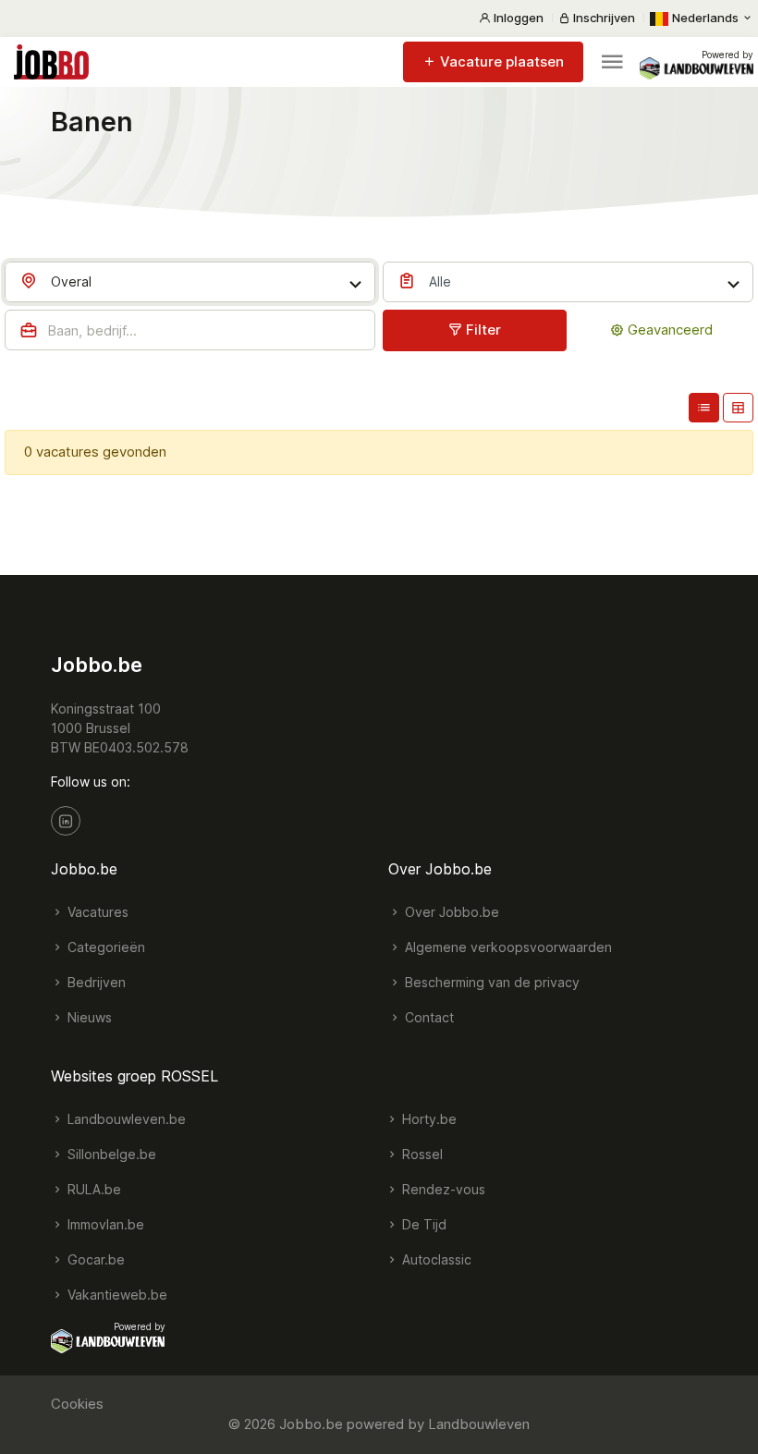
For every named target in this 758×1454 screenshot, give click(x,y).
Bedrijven (95, 982)
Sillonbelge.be (110, 1154)
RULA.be (92, 1189)
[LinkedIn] (65, 821)
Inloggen (517, 17)
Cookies (77, 1403)
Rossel (420, 1154)
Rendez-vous (441, 1189)
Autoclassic (434, 1259)
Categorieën (104, 947)
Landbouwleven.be (125, 1119)
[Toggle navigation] (612, 62)
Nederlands (705, 17)
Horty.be (427, 1119)
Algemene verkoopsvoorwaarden (506, 947)
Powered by (727, 54)
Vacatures (96, 912)
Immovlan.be (104, 1224)
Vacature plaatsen (500, 61)
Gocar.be (94, 1259)
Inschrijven (602, 17)
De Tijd (422, 1224)
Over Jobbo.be (450, 912)
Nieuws (88, 1017)
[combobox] (190, 282)
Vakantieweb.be (115, 1294)
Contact (427, 1017)
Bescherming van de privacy (490, 982)
